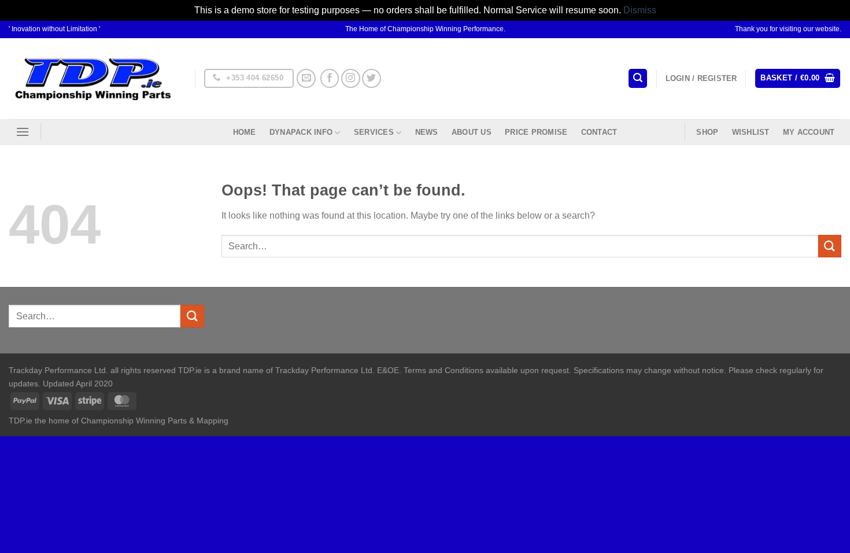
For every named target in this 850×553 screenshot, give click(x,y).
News (426, 132)
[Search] (638, 78)
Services (374, 132)
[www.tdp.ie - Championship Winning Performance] (93, 78)
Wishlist (751, 132)
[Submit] (829, 246)
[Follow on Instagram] (350, 78)
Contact (599, 132)
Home (244, 132)
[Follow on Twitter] (371, 78)
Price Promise (536, 132)
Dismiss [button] (639, 10)
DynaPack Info (300, 132)
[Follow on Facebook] (329, 78)
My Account (809, 132)
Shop (707, 132)
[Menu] (22, 131)
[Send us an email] (306, 78)
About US (471, 132)
